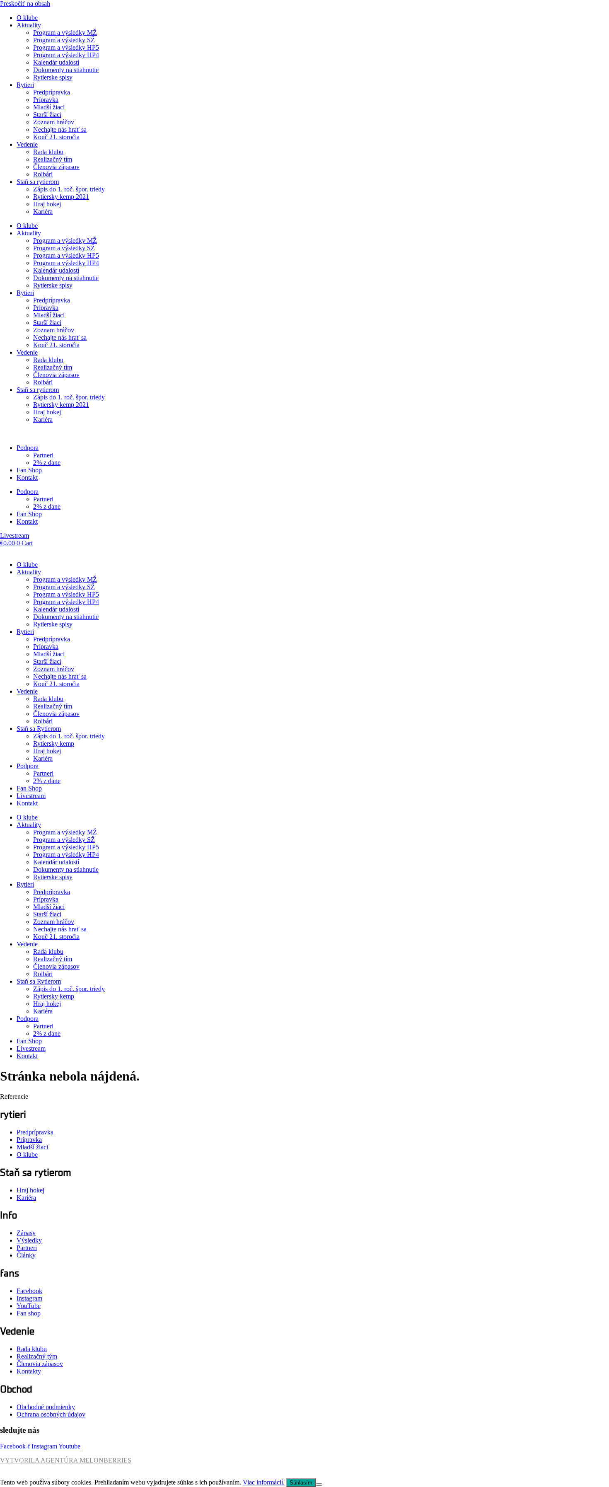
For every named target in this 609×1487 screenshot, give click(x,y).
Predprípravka (51, 92)
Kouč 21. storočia (56, 136)
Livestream (31, 795)
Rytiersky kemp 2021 (61, 196)
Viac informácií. (264, 1482)
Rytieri (25, 84)
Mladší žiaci (49, 107)
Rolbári (43, 174)
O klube (27, 17)
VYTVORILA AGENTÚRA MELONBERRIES (65, 1460)
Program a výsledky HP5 (66, 47)
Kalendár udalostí (56, 62)
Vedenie (27, 144)
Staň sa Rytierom (39, 728)
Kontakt (27, 477)
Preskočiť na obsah (25, 3)
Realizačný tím (52, 159)
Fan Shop (29, 470)
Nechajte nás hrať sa (60, 129)
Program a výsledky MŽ (65, 32)
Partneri (43, 455)
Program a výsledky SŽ (64, 40)
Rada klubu (48, 151)
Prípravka (45, 99)
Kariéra (43, 211)
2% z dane (46, 462)
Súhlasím (301, 1483)
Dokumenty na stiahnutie (66, 69)
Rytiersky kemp (53, 743)
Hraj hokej (47, 204)
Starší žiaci (47, 114)
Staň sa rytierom (38, 181)
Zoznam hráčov (53, 122)
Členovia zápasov (56, 166)
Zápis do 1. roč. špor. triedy (69, 189)
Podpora (28, 447)
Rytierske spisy (52, 77)
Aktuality (29, 25)
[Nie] (319, 1484)
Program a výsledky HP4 (66, 54)
